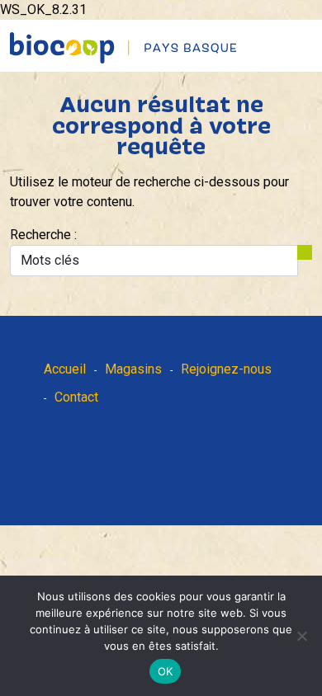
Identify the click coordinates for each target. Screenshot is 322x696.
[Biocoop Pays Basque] (123, 47)
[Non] (301, 636)
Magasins (133, 369)
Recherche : (43, 234)
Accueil (65, 369)
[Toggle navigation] (311, 33)
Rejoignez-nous (226, 369)
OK (165, 671)
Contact (76, 397)
